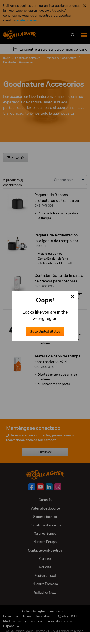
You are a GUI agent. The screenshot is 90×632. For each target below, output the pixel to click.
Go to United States (45, 331)
